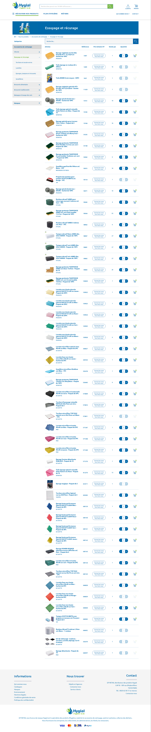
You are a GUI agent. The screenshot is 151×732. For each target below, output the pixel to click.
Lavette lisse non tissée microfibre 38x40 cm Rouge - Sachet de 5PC (66, 595)
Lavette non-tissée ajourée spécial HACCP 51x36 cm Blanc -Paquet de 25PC (67, 336)
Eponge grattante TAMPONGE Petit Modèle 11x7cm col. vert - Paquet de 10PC (67, 144)
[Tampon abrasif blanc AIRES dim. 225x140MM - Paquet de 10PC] (50, 236)
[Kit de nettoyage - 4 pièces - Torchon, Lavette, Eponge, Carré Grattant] (50, 642)
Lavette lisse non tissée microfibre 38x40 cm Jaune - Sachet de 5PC (66, 358)
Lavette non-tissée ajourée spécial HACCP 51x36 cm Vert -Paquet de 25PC (67, 325)
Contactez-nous (75, 687)
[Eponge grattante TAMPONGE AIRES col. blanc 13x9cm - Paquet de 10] (50, 270)
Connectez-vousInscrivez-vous (99, 55)
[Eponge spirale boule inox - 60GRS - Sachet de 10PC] (50, 191)
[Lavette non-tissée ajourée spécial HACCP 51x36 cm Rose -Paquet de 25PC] (50, 315)
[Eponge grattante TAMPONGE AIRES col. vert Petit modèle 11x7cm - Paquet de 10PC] (50, 214)
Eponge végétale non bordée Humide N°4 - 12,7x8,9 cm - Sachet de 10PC (66, 54)
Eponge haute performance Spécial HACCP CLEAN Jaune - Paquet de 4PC (67, 539)
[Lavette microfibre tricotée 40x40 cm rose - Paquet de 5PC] (50, 439)
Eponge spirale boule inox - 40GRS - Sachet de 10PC (66, 99)
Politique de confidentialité (24, 700)
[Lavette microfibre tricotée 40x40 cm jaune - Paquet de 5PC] (50, 450)
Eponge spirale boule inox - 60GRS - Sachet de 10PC (66, 190)
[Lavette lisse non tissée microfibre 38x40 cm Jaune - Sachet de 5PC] (50, 360)
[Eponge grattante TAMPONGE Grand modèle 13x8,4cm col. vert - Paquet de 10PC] (50, 157)
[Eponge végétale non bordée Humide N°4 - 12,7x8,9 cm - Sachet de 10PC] (50, 56)
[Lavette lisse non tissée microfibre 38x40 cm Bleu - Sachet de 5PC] (50, 585)
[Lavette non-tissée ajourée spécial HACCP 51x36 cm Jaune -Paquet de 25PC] (50, 292)
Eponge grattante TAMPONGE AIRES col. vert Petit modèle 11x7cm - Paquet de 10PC (67, 212)
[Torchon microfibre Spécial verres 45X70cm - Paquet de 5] (50, 495)
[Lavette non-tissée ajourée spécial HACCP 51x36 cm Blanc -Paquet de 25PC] (50, 337)
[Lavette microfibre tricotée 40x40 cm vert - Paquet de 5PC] (50, 563)
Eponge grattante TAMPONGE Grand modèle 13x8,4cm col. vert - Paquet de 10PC (68, 156)
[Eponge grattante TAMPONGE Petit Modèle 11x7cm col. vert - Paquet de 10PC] (50, 146)
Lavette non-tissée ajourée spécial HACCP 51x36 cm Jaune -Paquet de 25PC (67, 291)
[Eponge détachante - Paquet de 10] (50, 653)
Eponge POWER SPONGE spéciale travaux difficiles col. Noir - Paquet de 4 (67, 550)
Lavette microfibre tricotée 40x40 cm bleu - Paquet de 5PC (67, 426)
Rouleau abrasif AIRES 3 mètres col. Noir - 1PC (67, 223)
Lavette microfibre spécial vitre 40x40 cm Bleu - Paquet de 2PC (67, 347)
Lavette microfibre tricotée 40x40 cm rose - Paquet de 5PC (67, 437)
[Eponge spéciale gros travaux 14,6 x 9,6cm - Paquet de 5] (50, 123)
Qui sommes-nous (20, 684)
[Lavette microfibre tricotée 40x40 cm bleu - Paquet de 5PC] (50, 428)
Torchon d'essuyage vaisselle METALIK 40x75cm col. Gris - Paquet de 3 (66, 404)
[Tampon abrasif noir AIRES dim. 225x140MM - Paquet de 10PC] (50, 259)
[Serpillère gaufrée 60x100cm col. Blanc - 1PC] (50, 168)
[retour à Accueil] (14, 37)
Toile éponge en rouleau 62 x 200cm (66, 66)
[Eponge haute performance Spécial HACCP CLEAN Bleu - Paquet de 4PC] (50, 506)
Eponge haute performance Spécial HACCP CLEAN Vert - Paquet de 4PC (66, 527)
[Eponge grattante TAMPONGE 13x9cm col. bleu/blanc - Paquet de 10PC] (50, 383)
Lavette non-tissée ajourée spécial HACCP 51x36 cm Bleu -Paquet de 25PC (67, 302)
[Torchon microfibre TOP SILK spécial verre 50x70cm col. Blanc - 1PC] (50, 416)
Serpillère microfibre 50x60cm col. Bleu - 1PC (67, 370)
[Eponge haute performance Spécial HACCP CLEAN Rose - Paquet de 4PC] (50, 518)
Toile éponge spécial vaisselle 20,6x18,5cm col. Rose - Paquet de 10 (67, 471)
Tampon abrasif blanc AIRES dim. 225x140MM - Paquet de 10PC (67, 235)
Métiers (64, 14)
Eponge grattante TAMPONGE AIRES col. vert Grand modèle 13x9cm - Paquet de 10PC (67, 280)
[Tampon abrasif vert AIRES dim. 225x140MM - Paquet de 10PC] (50, 247)
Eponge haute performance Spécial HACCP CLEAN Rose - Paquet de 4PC (66, 516)
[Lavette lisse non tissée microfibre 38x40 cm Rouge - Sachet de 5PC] (50, 597)
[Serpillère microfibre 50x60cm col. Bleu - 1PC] (50, 371)
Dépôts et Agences (75, 684)
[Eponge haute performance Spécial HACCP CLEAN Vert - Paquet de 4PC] (50, 529)
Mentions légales (20, 695)
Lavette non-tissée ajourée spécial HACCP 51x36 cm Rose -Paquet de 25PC (67, 313)
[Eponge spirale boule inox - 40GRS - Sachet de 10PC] (50, 101)
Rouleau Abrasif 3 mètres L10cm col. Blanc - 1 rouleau (67, 630)
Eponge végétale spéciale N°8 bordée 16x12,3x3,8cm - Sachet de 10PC (67, 88)
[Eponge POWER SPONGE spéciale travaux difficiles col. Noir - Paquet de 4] (50, 552)
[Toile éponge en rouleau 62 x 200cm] (50, 67)
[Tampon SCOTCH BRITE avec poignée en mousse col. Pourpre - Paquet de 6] (50, 619)
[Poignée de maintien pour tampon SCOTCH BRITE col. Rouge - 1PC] (50, 180)
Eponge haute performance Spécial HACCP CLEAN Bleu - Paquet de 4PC (66, 505)
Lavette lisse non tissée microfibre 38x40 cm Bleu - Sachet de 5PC (65, 584)
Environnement (19, 692)
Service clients (75, 689)
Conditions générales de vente (24, 697)
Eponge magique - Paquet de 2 (67, 484)
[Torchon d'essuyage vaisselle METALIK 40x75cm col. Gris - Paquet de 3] (50, 405)
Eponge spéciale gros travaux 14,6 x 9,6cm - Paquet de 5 (66, 122)
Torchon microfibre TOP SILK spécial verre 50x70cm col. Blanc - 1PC (67, 415)
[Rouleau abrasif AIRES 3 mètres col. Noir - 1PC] (50, 225)
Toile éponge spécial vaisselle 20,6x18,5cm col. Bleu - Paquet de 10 (68, 111)
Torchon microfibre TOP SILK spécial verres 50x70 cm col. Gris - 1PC (67, 573)
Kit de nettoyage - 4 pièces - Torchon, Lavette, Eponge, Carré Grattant (67, 640)
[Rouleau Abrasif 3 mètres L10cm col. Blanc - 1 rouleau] (50, 630)
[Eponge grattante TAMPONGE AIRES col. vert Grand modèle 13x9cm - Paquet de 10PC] (50, 281)
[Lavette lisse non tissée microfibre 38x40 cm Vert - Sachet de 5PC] (50, 608)
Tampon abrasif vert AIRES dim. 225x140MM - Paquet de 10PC (67, 246)
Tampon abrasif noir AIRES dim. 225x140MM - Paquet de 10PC (67, 257)
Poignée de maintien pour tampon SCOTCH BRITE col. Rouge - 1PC (66, 178)
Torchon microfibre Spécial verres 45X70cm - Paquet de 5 (66, 494)
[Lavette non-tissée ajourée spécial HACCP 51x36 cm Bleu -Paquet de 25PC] (50, 304)
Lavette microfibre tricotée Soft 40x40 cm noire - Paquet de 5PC (68, 392)
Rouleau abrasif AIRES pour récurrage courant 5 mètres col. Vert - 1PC (67, 201)
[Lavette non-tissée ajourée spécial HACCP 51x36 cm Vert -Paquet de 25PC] (50, 326)
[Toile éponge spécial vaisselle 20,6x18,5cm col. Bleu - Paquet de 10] (50, 112)
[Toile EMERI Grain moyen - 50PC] (50, 78)
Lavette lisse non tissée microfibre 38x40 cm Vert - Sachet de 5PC (65, 606)
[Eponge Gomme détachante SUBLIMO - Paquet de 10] (50, 461)
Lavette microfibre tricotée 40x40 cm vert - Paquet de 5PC (67, 561)
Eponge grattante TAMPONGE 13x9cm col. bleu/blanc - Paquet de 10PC (67, 381)
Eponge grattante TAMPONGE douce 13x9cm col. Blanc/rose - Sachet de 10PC (67, 133)
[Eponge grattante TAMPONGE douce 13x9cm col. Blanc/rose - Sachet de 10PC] (50, 135)
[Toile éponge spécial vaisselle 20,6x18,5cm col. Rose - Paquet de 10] (50, 473)
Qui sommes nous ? (122, 14)
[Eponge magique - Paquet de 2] (50, 484)
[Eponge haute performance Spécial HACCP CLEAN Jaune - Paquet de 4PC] (50, 540)
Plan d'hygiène (50, 14)
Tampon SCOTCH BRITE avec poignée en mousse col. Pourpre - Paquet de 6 (68, 618)
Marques (17, 689)
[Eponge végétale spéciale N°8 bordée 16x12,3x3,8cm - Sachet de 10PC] (50, 90)
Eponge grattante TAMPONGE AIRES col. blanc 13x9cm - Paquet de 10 (68, 268)
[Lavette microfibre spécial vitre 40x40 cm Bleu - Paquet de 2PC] (50, 349)
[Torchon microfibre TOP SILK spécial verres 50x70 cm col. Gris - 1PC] (50, 574)
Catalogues (18, 687)
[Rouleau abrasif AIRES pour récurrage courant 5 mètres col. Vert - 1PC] (50, 202)
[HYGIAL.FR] (22, 5)
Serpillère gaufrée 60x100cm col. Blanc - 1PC (68, 167)
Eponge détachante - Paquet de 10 (67, 652)
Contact (135, 14)
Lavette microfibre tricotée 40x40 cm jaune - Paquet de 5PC (67, 449)
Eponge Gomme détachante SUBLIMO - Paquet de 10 (66, 460)
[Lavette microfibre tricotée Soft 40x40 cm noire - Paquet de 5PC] (50, 394)
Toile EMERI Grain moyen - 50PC (67, 78)
